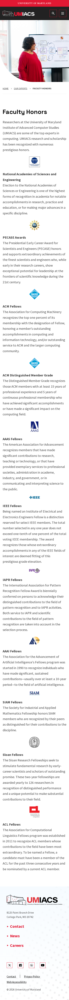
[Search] (53, 13)
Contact (17, 926)
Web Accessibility (16, 982)
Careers (17, 945)
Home (6, 88)
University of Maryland (34, 3)
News (15, 935)
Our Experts (20, 88)
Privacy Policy (32, 976)
